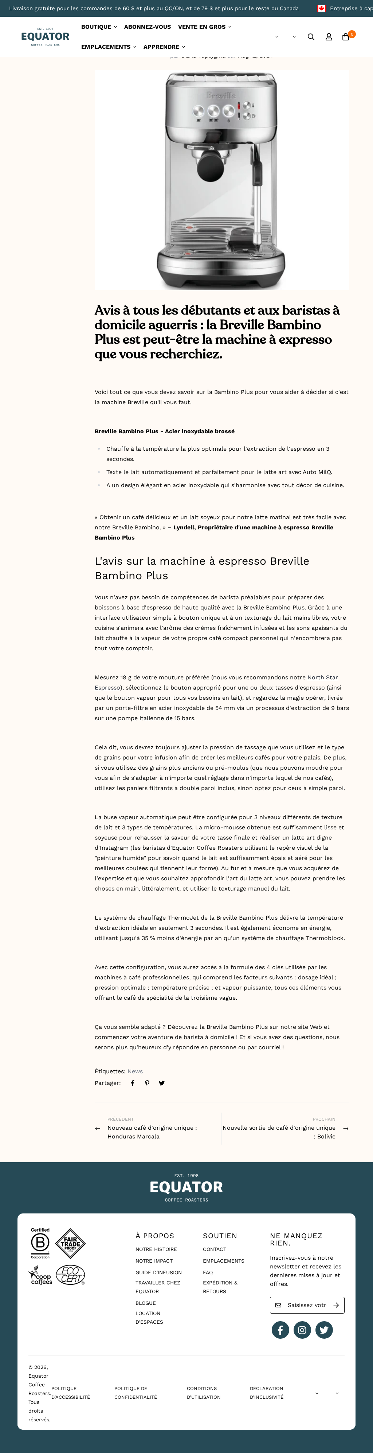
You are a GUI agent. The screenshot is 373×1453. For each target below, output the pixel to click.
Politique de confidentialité (135, 1393)
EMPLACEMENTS (105, 46)
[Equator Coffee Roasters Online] (45, 37)
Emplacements (223, 1261)
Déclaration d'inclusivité (266, 1393)
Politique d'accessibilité (70, 1393)
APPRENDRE (161, 46)
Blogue (146, 1303)
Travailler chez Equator (158, 1287)
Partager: (108, 1082)
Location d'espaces (149, 1317)
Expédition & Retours (220, 1287)
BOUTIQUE (96, 26)
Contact (214, 1249)
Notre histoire (156, 1249)
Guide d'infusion (159, 1272)
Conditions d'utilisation (204, 1393)
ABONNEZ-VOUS (147, 26)
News (135, 1071)
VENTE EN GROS (201, 26)
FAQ (208, 1272)
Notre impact (154, 1261)
